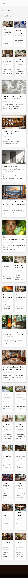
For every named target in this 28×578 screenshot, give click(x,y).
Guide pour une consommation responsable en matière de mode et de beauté (14, 239)
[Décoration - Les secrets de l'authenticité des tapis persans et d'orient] (14, 357)
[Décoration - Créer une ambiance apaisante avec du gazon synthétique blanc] (7, 389)
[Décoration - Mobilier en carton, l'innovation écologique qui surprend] (20, 507)
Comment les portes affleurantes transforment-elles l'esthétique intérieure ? (13, 169)
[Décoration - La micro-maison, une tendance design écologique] (7, 536)
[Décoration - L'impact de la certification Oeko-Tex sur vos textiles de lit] (14, 87)
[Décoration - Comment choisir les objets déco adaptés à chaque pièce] (20, 418)
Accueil (3, 10)
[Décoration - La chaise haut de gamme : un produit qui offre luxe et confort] (7, 418)
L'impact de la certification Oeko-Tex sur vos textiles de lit (13, 98)
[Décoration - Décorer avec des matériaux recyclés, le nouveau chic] (20, 536)
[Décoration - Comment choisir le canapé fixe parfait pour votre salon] (20, 389)
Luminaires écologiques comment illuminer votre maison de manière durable (13, 334)
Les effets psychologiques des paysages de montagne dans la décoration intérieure (13, 204)
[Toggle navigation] (4, 2)
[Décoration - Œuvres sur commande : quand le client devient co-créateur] (7, 24)
